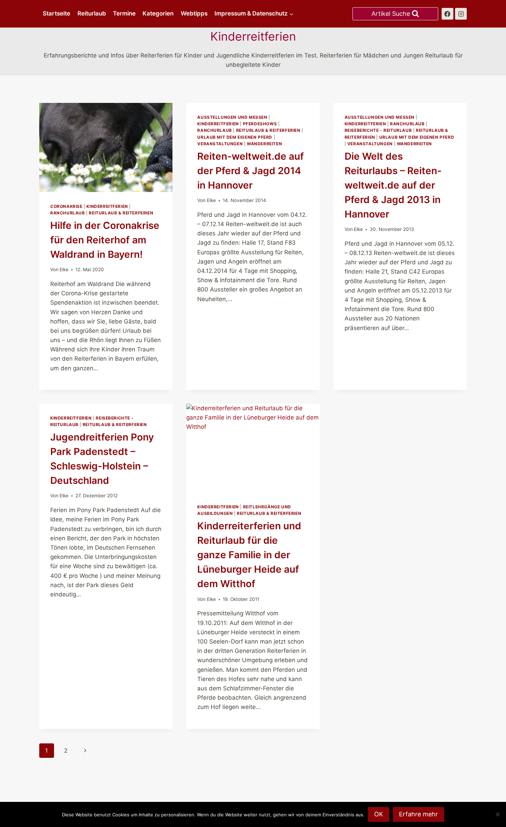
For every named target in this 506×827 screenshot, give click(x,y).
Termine (124, 13)
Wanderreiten (264, 143)
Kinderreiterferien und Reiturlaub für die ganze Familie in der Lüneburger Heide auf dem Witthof (249, 555)
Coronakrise (66, 206)
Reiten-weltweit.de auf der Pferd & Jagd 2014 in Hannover (250, 170)
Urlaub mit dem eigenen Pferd (234, 137)
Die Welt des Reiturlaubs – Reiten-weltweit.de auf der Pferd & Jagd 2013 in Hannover (393, 185)
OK (378, 814)
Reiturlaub (91, 13)
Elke (64, 269)
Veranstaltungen (220, 143)
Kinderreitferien (107, 206)
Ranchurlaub (67, 212)
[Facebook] (447, 14)
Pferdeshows (260, 123)
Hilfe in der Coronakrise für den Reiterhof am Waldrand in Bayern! (104, 240)
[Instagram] (461, 14)
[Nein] (497, 814)
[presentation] (105, 147)
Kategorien (158, 13)
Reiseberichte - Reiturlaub (378, 130)
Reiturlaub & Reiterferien (121, 212)
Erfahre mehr (418, 814)
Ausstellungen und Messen (232, 117)
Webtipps (194, 13)
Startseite (56, 13)
